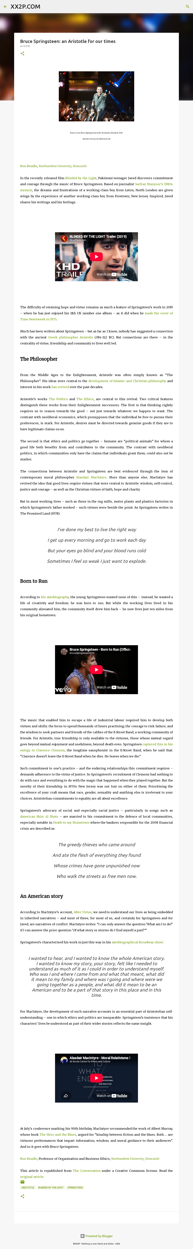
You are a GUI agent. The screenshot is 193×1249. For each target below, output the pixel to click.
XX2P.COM (25, 6)
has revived (60, 387)
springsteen (75, 1187)
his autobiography (55, 597)
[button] (22, 53)
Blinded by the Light (80, 178)
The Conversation (87, 1171)
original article (31, 1177)
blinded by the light (50, 1187)
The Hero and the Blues (58, 1134)
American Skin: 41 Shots (39, 816)
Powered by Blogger (99, 1236)
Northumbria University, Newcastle (63, 166)
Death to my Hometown (71, 822)
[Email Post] (22, 1183)
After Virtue (83, 912)
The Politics (58, 399)
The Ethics (85, 399)
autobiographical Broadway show (137, 942)
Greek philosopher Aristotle (70, 337)
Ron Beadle (28, 166)
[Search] (45, 6)
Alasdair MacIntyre (91, 477)
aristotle (28, 1187)
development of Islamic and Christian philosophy (127, 381)
